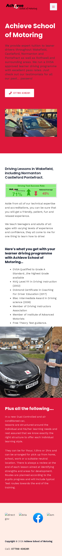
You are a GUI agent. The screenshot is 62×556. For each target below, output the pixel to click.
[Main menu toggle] (53, 6)
